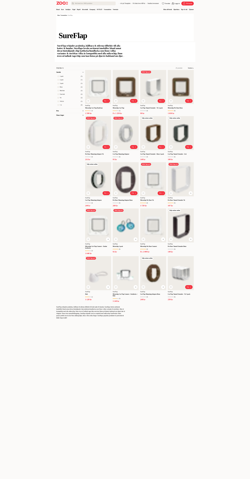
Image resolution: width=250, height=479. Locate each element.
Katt (62, 9)
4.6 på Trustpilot (125, 3)
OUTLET (99, 9)
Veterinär (115, 9)
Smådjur (68, 9)
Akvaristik (85, 9)
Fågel (73, 9)
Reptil (78, 9)
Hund (58, 9)
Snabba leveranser (153, 3)
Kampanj (92, 9)
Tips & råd (184, 9)
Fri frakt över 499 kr (139, 3)
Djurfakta (176, 9)
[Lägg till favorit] (88, 101)
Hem (58, 15)
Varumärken (107, 9)
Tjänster (191, 9)
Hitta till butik (167, 9)
